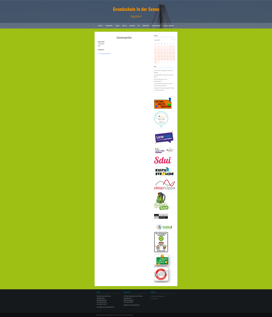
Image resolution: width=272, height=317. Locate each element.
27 (155, 47)
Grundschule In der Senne (136, 9)
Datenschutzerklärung (158, 296)
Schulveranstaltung (105, 53)
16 (173, 53)
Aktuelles (100, 26)
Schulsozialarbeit (156, 26)
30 (164, 47)
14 (167, 53)
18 (158, 56)
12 (161, 53)
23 (173, 56)
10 (155, 53)
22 (170, 56)
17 (155, 56)
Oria (120, 315)
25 (158, 59)
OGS (139, 26)
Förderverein (146, 26)
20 (164, 56)
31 (167, 47)
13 (164, 53)
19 (161, 56)
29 (161, 47)
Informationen (109, 26)
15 (170, 53)
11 (158, 53)
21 (167, 56)
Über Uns (124, 26)
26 (161, 59)
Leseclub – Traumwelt (168, 26)
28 (158, 47)
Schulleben (132, 26)
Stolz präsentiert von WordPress (105, 315)
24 (155, 59)
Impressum (155, 298)
